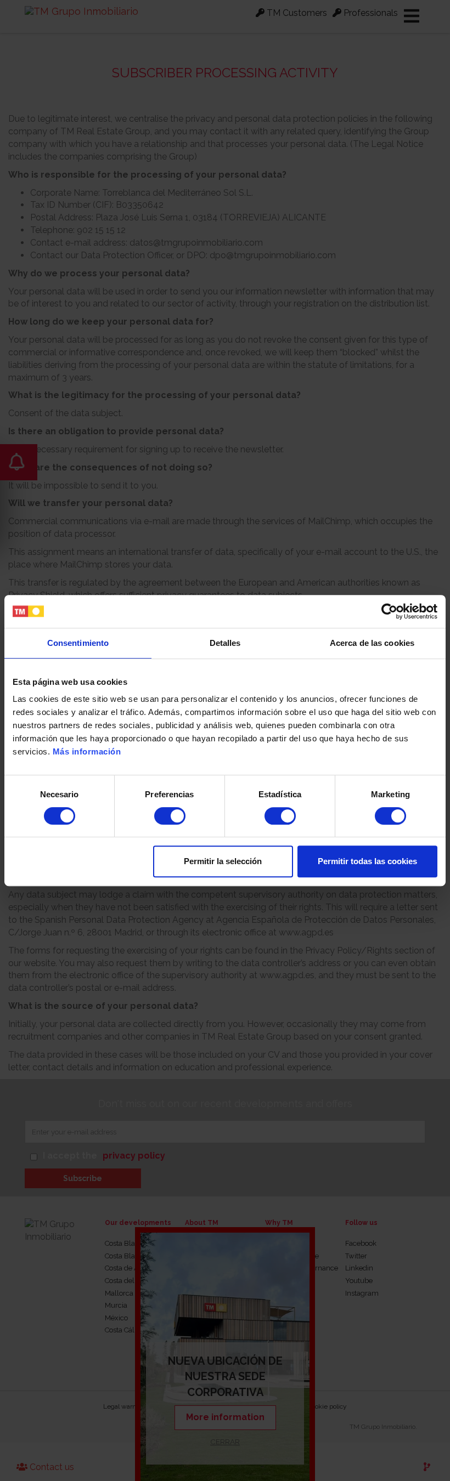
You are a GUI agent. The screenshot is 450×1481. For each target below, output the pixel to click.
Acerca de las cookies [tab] (372, 643)
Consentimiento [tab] (78, 643)
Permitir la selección (223, 861)
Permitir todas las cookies (367, 861)
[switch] (169, 816)
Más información (87, 751)
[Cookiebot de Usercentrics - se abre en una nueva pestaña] (389, 611)
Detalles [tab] (225, 643)
